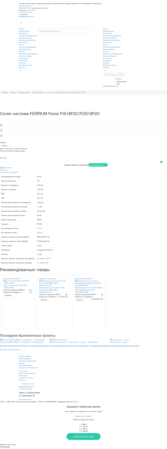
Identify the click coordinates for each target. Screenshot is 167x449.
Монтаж (22, 51)
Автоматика (23, 42)
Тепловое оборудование (28, 35)
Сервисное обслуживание (28, 54)
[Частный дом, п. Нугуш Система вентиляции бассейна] (125, 339)
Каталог (22, 29)
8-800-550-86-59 (109, 78)
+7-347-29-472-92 (109, 84)
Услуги (21, 44)
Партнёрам (23, 375)
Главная (5, 92)
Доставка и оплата (25, 65)
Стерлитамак (30, 10)
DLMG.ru (75, 401)
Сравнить (67, 165)
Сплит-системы (38, 92)
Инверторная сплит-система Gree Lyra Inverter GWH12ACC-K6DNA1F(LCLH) (52, 289)
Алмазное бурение (26, 56)
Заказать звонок (25, 6)
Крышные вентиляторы (27, 40)
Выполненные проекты (27, 373)
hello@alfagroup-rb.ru (27, 16)
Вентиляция (23, 33)
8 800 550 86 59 (25, 8)
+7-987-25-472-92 (109, 81)
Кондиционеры (24, 31)
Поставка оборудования (28, 47)
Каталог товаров (25, 356)
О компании (23, 58)
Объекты (22, 67)
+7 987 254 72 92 (25, 12)
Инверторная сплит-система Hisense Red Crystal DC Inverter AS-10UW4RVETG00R (88, 289)
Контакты (22, 63)
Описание (3, 170)
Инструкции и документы (9, 172)
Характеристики (6, 167)
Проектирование (25, 49)
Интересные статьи (26, 378)
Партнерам (23, 60)
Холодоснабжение (25, 38)
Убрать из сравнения (80, 165)
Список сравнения (96, 165)
